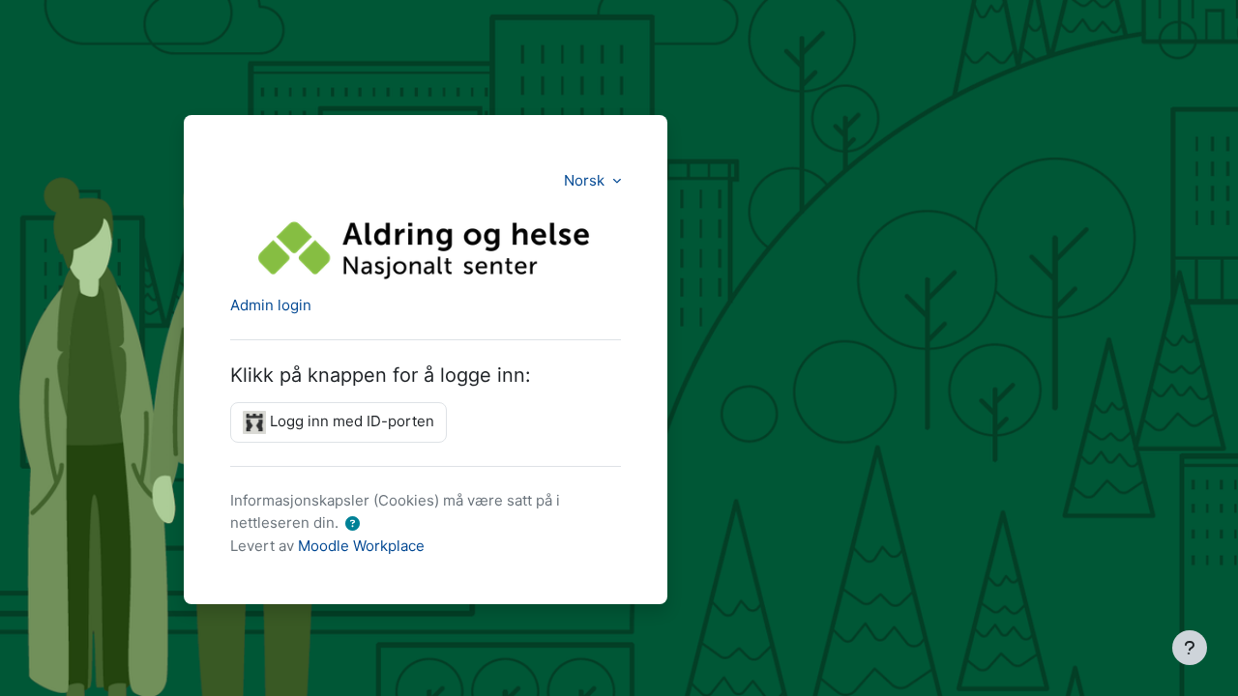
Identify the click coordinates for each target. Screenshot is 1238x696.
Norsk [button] (586, 180)
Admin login (270, 305)
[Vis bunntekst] (1189, 647)
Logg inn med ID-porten (350, 421)
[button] (352, 524)
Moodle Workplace (361, 545)
